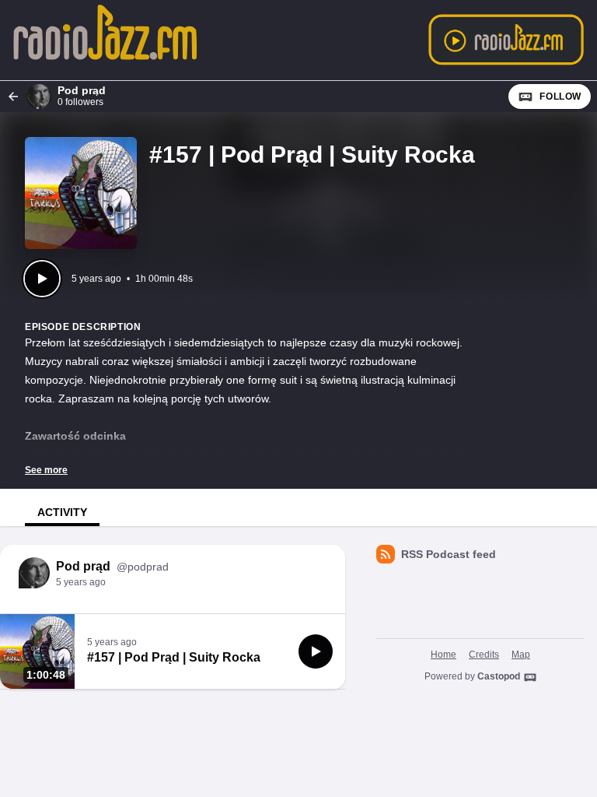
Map (520, 654)
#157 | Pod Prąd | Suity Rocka (173, 657)
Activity (62, 512)
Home (443, 654)
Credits (484, 654)
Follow (560, 96)
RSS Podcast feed (448, 554)
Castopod (498, 676)
